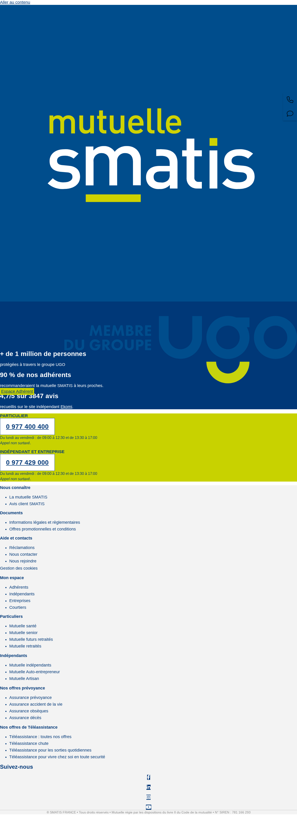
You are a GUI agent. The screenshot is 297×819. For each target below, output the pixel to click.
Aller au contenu (15, 2)
